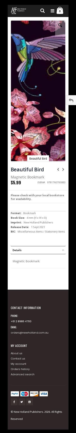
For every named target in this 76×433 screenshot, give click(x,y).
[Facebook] (14, 401)
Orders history (20, 369)
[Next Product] (63, 169)
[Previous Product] (58, 169)
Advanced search (23, 374)
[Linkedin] (29, 401)
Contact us (18, 358)
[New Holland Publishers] (19, 11)
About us (16, 353)
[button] (60, 28)
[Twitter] (21, 401)
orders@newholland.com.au (30, 333)
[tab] (38, 250)
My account (18, 364)
